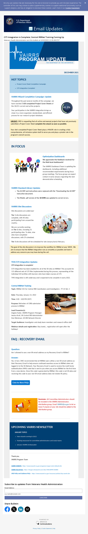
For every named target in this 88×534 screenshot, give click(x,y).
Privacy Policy (37, 528)
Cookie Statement (73, 8)
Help (54, 528)
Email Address (9, 488)
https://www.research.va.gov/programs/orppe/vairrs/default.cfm (36, 466)
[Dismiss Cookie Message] (85, 2)
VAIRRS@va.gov (63, 404)
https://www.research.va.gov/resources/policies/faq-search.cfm (40, 473)
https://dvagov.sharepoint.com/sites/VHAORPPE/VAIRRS (34, 470)
